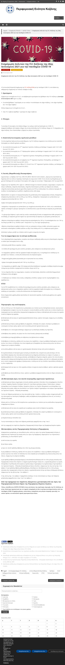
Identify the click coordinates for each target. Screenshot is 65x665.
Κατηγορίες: (5, 595)
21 (38, 633)
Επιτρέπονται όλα (24, 651)
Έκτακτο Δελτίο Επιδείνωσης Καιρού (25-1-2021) (10, 580)
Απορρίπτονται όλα (39, 651)
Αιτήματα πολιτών (31, 1)
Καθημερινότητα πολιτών (9, 573)
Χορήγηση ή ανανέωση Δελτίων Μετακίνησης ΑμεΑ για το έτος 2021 (56, 580)
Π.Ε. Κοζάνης (28, 87)
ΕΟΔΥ (58, 571)
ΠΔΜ (33, 87)
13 (29, 630)
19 (20, 633)
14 (38, 630)
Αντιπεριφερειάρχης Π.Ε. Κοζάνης (17, 571)
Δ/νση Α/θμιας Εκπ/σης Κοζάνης (38, 571)
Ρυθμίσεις (6, 663)
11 (12, 630)
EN (38, 1)
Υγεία (4, 575)
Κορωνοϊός (35, 573)
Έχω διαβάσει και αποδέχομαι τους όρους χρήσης (17, 609)
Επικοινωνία (22, 1)
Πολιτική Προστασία (53, 573)
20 (29, 633)
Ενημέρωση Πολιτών (17, 70)
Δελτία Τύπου (5, 70)
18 (12, 633)
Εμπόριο (52, 571)
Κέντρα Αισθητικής (24, 573)
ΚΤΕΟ (43, 573)
